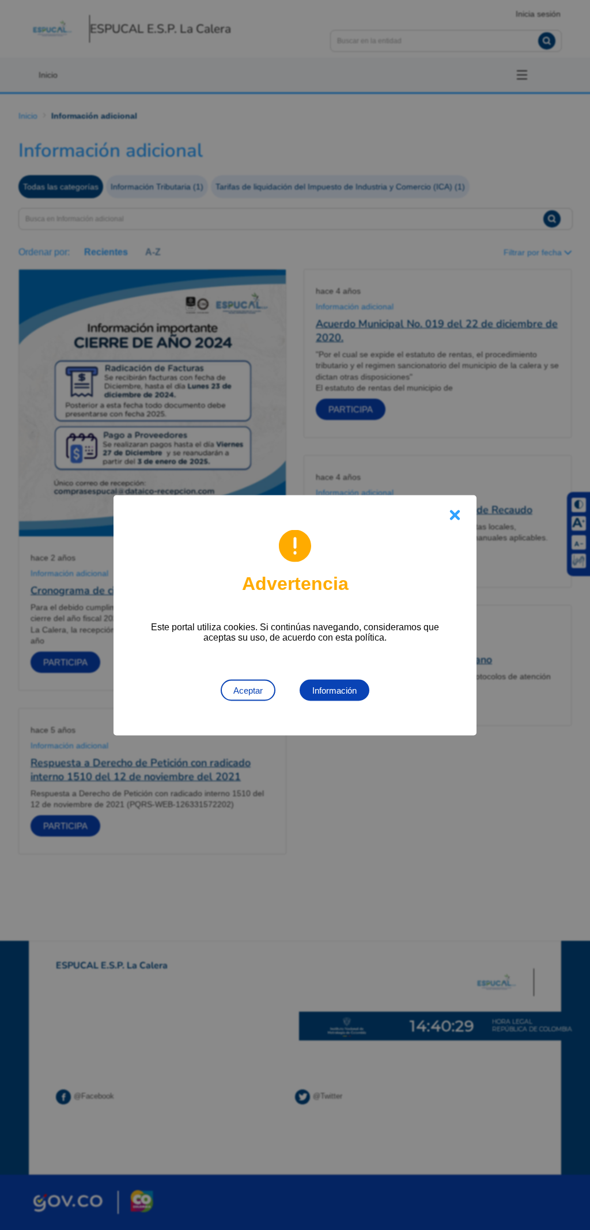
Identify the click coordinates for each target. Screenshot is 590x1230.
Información (334, 690)
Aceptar (248, 690)
